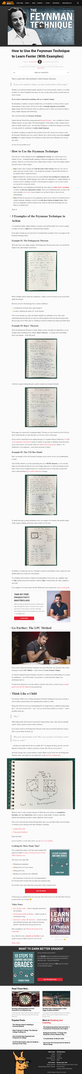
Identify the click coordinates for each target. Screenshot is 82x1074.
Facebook (59, 1058)
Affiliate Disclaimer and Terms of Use (67, 1064)
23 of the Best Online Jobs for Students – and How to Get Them (25, 1042)
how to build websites (32, 471)
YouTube (59, 1054)
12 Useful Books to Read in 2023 (53, 1038)
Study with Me (51, 1064)
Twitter (59, 1056)
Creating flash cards (19, 829)
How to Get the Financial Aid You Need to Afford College (56, 1043)
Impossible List (67, 3)
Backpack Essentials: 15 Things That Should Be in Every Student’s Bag (55, 1033)
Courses (39, 3)
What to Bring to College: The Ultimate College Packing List (24, 1031)
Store (58, 1060)
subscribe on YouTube (32, 936)
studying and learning (52, 1021)
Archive (53, 1060)
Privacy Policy (61, 1066)
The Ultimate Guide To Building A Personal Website (23, 1025)
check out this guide (63, 587)
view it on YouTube (47, 841)
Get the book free (50, 979)
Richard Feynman (46, 120)
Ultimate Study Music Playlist (46, 1066)
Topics (27, 3)
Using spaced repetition (20, 832)
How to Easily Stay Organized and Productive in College (23, 1037)
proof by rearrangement (53, 755)
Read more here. (41, 68)
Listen (47, 3)
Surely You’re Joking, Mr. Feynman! (24, 920)
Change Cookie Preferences (64, 1068)
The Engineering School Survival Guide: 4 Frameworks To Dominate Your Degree (56, 1028)
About (53, 1054)
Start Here (19, 3)
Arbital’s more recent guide (47, 444)
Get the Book (41, 891)
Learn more (24, 618)
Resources (56, 3)
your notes (26, 192)
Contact (53, 1056)
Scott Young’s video (19, 908)
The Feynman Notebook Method (23, 914)
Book (33, 3)
